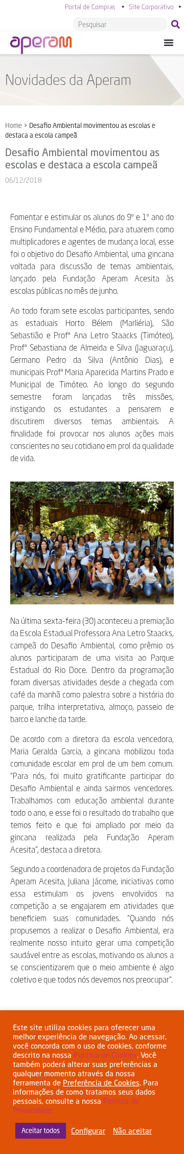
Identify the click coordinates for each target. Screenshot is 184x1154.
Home (13, 125)
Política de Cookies (105, 1055)
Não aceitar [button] (132, 1130)
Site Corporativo (151, 7)
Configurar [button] (88, 1130)
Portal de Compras (90, 7)
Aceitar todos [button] (40, 1130)
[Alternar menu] (169, 42)
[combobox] (120, 24)
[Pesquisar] (177, 24)
